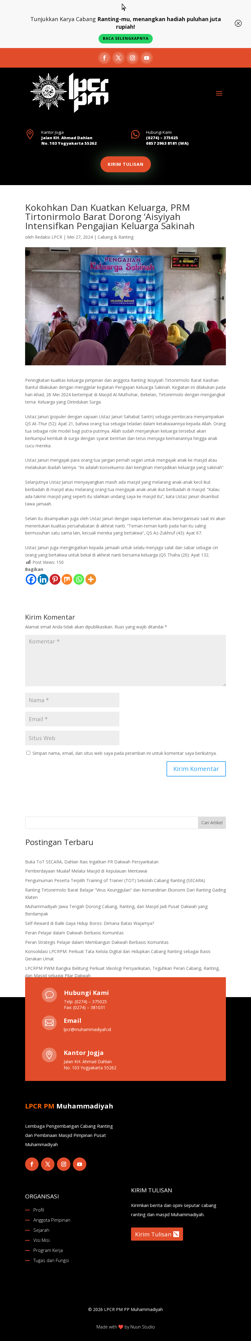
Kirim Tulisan (153, 1234)
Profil (38, 1210)
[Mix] (67, 579)
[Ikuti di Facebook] (104, 58)
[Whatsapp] (78, 579)
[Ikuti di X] (118, 58)
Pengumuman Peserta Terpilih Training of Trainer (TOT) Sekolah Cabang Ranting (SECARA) (115, 880)
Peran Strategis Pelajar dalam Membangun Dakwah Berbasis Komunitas (97, 942)
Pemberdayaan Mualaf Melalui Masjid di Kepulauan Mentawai (86, 871)
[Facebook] (31, 579)
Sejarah (41, 1230)
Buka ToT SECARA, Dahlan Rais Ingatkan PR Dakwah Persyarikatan (92, 862)
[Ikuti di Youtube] (147, 58)
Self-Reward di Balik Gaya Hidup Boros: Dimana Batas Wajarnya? (89, 923)
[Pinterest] (55, 579)
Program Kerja (48, 1250)
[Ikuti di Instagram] (132, 58)
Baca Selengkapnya (125, 38)
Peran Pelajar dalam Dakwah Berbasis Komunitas (74, 933)
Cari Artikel (212, 822)
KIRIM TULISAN (126, 164)
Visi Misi (41, 1240)
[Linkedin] (43, 579)
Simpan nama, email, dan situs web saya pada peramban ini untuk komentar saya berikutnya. (124, 753)
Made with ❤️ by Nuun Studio (125, 1327)
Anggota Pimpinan (51, 1220)
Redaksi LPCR (48, 237)
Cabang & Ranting (115, 237)
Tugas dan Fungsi (51, 1260)
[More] (90, 579)
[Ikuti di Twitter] (47, 1164)
